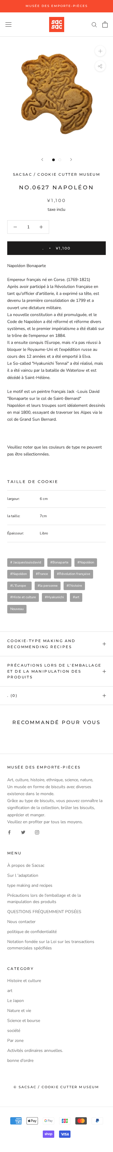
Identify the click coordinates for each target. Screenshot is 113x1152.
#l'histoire (74, 585)
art (9, 991)
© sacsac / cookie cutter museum (56, 1087)
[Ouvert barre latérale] (8, 24)
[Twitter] (23, 832)
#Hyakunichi (54, 597)
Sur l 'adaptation (22, 875)
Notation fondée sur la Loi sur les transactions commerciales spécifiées (50, 945)
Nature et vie (19, 1010)
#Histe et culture (23, 597)
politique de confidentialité (32, 932)
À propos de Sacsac (25, 865)
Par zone (15, 1040)
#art (76, 597)
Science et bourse (23, 1020)
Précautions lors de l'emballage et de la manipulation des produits (54, 671)
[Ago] (42, 159)
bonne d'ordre (20, 1060)
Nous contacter (21, 922)
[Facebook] (9, 832)
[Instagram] (37, 832)
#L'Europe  (19, 585)
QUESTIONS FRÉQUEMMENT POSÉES (44, 912)
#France (42, 574)
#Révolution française (73, 574)
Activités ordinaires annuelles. (35, 1050)
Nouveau (17, 609)
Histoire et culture (24, 981)
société (13, 1030)
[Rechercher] (94, 24)
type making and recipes (29, 885)
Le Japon (15, 1001)
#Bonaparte (59, 562)
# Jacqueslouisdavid (25, 562)
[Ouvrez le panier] (105, 24)
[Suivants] (71, 159)
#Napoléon (85, 562)
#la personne (48, 585)
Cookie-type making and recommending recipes (41, 643)
